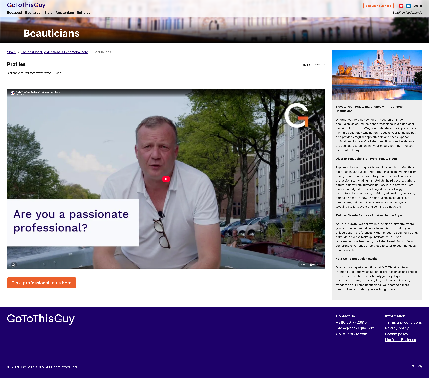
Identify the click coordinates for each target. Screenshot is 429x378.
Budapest (14, 13)
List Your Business (400, 340)
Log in (418, 5)
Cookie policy (396, 334)
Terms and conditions (403, 322)
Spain (11, 52)
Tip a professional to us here (41, 282)
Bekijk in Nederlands (407, 12)
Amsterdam (65, 13)
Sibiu (48, 13)
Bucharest (33, 13)
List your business (378, 5)
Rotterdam (85, 13)
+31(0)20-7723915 (351, 322)
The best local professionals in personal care (54, 52)
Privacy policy (397, 328)
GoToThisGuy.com (351, 334)
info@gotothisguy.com (355, 328)
